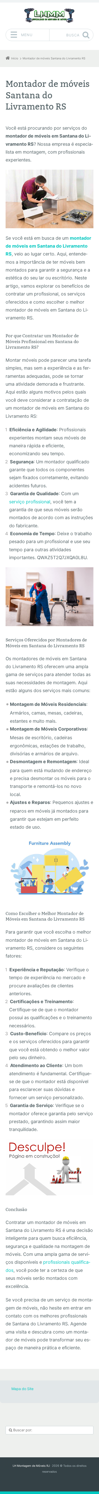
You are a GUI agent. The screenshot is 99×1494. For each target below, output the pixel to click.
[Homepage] (49, 15)
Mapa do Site (22, 1389)
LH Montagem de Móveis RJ (31, 1466)
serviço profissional (29, 501)
